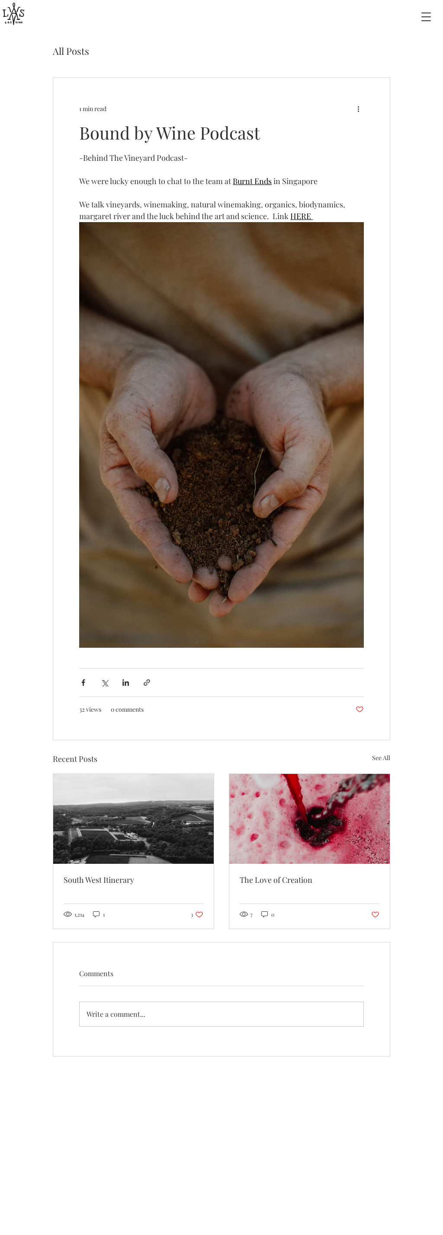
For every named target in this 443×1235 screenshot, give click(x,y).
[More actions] (358, 109)
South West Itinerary (99, 880)
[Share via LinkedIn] (126, 682)
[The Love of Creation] (309, 819)
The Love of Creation (276, 880)
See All (381, 758)
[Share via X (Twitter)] (104, 682)
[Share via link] (147, 682)
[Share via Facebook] (83, 682)
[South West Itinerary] (133, 819)
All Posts (71, 51)
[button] (426, 17)
